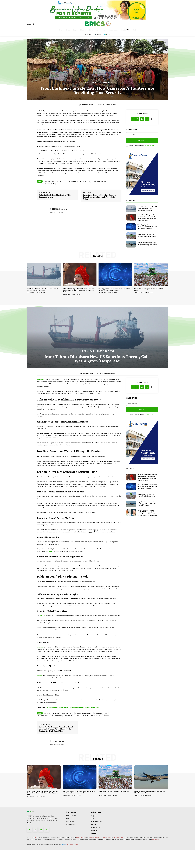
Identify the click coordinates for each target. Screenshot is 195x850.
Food (85, 82)
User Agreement (81, 837)
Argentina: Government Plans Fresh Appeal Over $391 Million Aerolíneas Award (147, 244)
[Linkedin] (147, 119)
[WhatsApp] (142, 119)
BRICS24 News (87, 105)
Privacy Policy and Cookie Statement (99, 837)
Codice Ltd (35, 837)
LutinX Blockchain (72, 844)
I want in (141, 141)
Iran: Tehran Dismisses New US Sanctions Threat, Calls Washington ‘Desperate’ (147, 208)
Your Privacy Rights (118, 837)
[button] (31, 24)
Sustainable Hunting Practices (78, 181)
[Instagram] (35, 829)
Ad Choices (155, 839)
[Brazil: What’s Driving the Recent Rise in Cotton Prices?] (131, 235)
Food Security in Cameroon (54, 181)
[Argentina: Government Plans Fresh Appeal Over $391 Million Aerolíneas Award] (131, 244)
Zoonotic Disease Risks (46, 184)
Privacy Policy (149, 145)
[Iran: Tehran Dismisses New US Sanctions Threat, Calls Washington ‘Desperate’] (131, 208)
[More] (151, 119)
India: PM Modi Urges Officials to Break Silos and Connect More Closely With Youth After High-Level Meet (78, 290)
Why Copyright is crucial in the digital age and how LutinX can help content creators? (147, 226)
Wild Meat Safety (99, 181)
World (94, 82)
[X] (137, 119)
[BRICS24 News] (42, 210)
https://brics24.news (57, 212)
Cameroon (107, 82)
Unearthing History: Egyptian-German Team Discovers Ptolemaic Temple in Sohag (99, 197)
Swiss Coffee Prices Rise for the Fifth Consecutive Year (54, 196)
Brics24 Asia (30, 292)
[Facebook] (133, 119)
